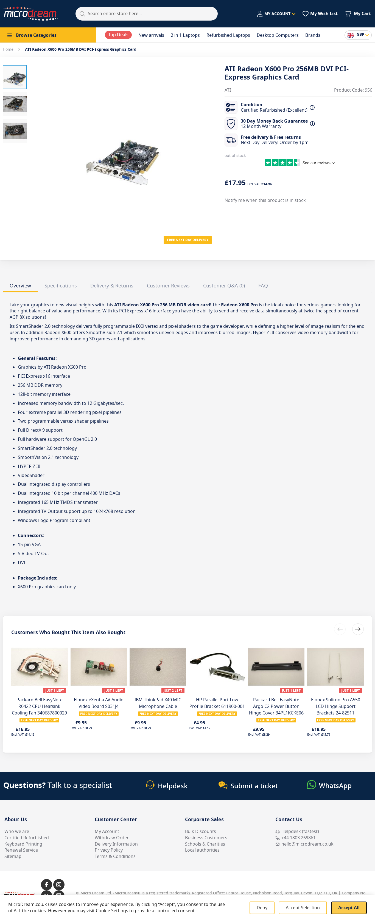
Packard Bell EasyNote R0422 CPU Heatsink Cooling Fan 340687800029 (39, 706)
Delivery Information (116, 844)
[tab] (20, 286)
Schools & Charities (205, 844)
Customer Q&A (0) (224, 285)
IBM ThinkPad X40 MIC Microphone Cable (158, 703)
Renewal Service (21, 850)
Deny (262, 908)
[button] (276, 14)
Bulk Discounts (200, 831)
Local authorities (202, 850)
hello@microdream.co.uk (307, 844)
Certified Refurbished (26, 838)
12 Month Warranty (261, 126)
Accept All (349, 908)
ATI (228, 90)
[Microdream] (30, 13)
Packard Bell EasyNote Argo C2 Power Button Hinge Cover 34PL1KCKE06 (276, 706)
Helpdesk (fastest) (300, 831)
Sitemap (12, 856)
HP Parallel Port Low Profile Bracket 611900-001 (217, 703)
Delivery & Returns (111, 285)
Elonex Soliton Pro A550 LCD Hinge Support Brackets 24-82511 (335, 706)
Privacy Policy (109, 850)
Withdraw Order (112, 838)
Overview (20, 285)
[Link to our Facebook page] (46, 884)
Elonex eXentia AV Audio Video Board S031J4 (99, 703)
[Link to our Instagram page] (59, 884)
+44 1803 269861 (298, 838)
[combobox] (146, 14)
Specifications (60, 285)
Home (8, 49)
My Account (107, 831)
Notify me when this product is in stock (265, 200)
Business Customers (206, 838)
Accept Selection (303, 908)
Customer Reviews (168, 285)
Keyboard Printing (23, 844)
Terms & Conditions (115, 856)
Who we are (16, 831)
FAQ (263, 285)
